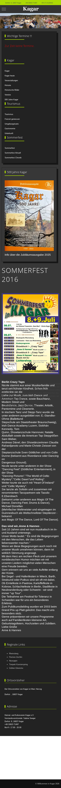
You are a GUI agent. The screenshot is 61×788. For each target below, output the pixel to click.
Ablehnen (31, 406)
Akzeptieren (11, 406)
